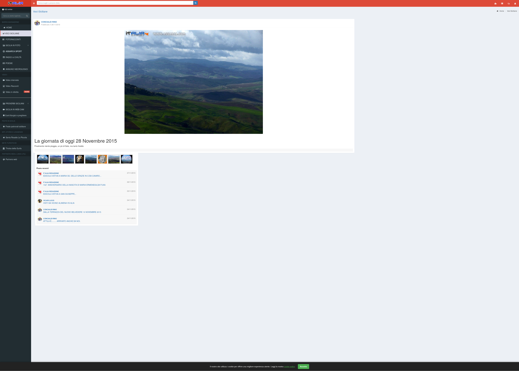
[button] (34, 3)
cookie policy (289, 366)
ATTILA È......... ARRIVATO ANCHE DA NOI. (61, 221)
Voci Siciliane (40, 11)
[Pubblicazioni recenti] (502, 3)
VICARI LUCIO (48, 200)
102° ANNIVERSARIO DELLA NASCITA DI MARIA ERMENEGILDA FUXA (74, 184)
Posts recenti (42, 168)
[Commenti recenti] (508, 3)
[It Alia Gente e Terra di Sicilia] (15, 3)
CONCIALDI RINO (49, 22)
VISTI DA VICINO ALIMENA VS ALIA (58, 203)
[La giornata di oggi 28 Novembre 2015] (193, 82)
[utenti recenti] (495, 3)
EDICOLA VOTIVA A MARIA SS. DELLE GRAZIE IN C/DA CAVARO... (72, 175)
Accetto (303, 366)
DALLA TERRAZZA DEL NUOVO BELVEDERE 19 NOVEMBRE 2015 (72, 212)
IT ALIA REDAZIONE (51, 173)
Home (501, 11)
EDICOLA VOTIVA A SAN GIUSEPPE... (59, 194)
